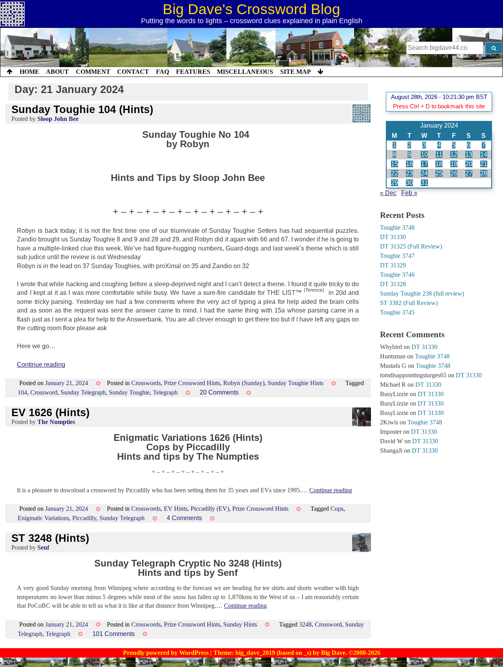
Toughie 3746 (397, 274)
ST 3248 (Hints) (50, 538)
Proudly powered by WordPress (166, 652)
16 (409, 164)
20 (468, 164)
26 (453, 173)
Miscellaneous (245, 71)
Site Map (295, 71)
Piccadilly (84, 518)
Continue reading (41, 364)
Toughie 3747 (397, 255)
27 (468, 173)
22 (394, 173)
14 (483, 154)
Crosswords (146, 383)
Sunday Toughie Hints (295, 383)
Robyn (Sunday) (243, 383)
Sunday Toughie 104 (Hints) (82, 109)
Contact (133, 71)
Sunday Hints (240, 624)
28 (483, 173)
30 (409, 182)
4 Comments (184, 518)
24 (424, 173)
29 (394, 182)
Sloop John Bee (58, 118)
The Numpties (56, 421)
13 (468, 154)
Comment (93, 71)
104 (22, 392)
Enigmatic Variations (43, 518)
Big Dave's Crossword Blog (251, 9)
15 (394, 164)
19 (453, 164)
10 (424, 154)
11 (439, 154)
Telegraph (165, 392)
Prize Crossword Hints (192, 383)
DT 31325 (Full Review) (411, 246)
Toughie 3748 (397, 227)
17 (424, 164)
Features (193, 71)
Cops (336, 508)
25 (438, 173)
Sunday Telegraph (83, 392)
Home (29, 71)
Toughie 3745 (397, 312)
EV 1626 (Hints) (50, 412)
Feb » (409, 193)
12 (453, 154)
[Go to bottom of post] (320, 72)
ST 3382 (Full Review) (409, 303)
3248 (305, 624)
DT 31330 (393, 237)
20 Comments (219, 392)
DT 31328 (393, 284)
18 (438, 164)
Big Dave (333, 652)
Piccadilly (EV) (210, 508)
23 (409, 173)
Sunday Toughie (129, 392)
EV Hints (175, 508)
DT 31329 (393, 265)
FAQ (162, 71)
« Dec (388, 193)
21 (483, 164)
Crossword (43, 392)
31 (424, 182)
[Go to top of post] (10, 72)
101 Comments (113, 633)
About (57, 71)
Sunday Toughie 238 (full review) (422, 293)
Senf (43, 547)
